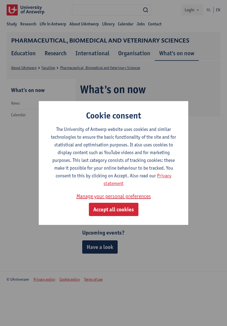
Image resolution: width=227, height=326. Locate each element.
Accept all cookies (113, 209)
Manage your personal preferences (113, 196)
